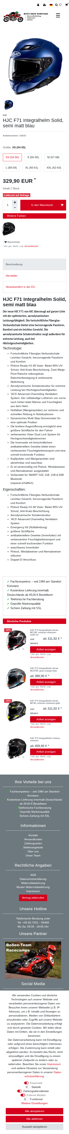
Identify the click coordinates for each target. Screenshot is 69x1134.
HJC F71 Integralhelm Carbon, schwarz (45, 739)
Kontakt (33, 835)
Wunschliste (13, 242)
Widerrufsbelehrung (33, 883)
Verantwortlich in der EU (20, 286)
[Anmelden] (38, 5)
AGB (33, 874)
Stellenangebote (33, 847)
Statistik (36, 1087)
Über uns (33, 851)
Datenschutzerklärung (33, 879)
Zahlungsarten (33, 843)
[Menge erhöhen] (14, 202)
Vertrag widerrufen (33, 897)
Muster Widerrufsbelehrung (33, 887)
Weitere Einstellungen (34, 1103)
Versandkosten (31, 246)
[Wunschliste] (61, 5)
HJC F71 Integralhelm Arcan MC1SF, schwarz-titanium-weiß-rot (44, 632)
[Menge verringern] (14, 208)
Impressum (33, 891)
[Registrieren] (45, 5)
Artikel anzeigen (46, 649)
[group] (16, 640)
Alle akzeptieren (34, 1111)
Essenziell (36, 1082)
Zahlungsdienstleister (36, 1091)
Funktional (36, 1099)
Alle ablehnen (34, 1118)
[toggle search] (56, 5)
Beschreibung (14, 264)
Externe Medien (36, 1095)
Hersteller (11, 275)
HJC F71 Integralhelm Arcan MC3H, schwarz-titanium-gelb (45, 702)
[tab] (34, 264)
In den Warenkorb (42, 204)
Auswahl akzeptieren (34, 1126)
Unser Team (33, 855)
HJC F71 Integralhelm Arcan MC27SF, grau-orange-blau (44, 669)
